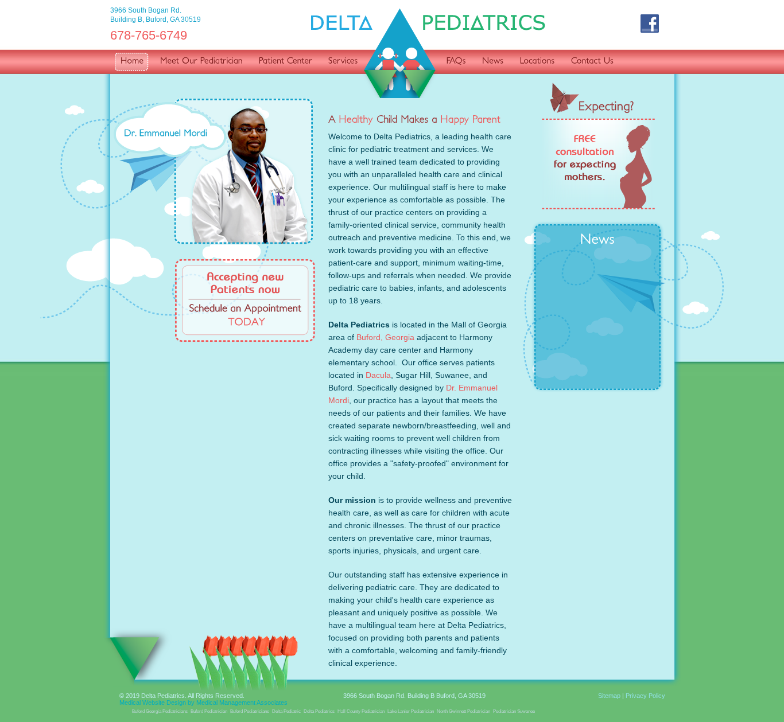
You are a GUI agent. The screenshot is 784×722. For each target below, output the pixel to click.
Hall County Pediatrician (361, 711)
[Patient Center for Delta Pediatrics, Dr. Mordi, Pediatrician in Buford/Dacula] (283, 62)
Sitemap (609, 695)
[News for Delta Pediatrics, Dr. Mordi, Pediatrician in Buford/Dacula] (490, 62)
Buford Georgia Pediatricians (160, 711)
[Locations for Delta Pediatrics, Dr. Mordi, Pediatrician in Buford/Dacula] (535, 62)
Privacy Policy (645, 695)
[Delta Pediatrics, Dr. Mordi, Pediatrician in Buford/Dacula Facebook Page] (650, 24)
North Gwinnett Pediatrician (463, 711)
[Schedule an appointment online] (245, 300)
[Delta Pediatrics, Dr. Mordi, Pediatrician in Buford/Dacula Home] (129, 62)
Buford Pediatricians (249, 711)
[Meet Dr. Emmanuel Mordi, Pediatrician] (213, 171)
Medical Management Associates (242, 702)
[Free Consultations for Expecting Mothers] (598, 146)
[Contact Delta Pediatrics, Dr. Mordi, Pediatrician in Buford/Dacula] (589, 62)
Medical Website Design (152, 702)
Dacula (378, 375)
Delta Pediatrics (319, 711)
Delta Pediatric (286, 711)
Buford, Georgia (385, 337)
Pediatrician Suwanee (514, 711)
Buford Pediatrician (209, 711)
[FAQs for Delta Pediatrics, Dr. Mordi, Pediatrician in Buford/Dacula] (453, 62)
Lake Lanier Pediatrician (410, 711)
